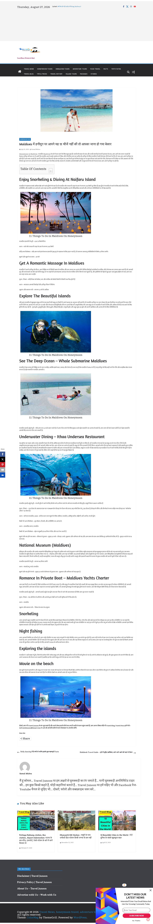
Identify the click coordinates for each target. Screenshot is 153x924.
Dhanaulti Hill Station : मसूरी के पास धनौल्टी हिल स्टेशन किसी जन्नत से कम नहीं (75, 836)
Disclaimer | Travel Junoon (32, 876)
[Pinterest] (2, 464)
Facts (105, 69)
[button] (135, 896)
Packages (83, 74)
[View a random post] (133, 72)
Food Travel (95, 69)
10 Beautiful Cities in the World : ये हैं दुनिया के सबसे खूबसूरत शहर (116, 836)
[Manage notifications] (148, 919)
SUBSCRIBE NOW (136, 915)
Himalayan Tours (62, 69)
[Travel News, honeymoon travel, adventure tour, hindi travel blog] (19, 71)
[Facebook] (2, 454)
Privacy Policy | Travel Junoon (34, 882)
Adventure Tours (80, 69)
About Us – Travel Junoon (32, 888)
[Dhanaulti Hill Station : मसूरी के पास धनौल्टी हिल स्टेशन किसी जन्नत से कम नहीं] (76, 811)
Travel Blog (29, 74)
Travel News (29, 69)
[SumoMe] (2, 475)
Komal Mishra (35, 149)
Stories (94, 74)
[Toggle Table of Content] (49, 170)
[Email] (2, 469)
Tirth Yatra (116, 69)
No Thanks (136, 921)
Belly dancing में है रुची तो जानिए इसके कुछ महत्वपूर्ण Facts (40, 752)
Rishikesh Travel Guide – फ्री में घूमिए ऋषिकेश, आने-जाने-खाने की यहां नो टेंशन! (106, 752)
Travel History (56, 74)
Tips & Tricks (42, 74)
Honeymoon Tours (44, 69)
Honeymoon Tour (25, 139)
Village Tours (71, 74)
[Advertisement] (76, 24)
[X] (2, 459)
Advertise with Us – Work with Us (36, 894)
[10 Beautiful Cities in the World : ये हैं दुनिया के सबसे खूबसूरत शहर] (117, 811)
